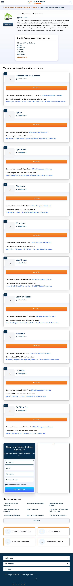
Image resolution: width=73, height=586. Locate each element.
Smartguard (20, 175)
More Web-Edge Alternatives (42, 249)
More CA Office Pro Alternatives (34, 433)
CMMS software (32, 509)
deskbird (9, 359)
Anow (35, 7)
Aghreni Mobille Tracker (14, 433)
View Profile (8, 24)
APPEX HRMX (10, 175)
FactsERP (20, 334)
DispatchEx (30, 323)
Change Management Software (11, 510)
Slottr (18, 212)
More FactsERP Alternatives (49, 359)
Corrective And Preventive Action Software (58, 510)
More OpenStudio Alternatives (42, 175)
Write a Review (23, 17)
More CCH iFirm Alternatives (36, 396)
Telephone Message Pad (21, 359)
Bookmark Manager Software (56, 504)
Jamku (27, 286)
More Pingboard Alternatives (38, 212)
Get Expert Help (19, 489)
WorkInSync (10, 102)
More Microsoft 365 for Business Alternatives (51, 102)
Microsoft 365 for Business (28, 76)
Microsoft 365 (10, 286)
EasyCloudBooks (23, 297)
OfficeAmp (14, 396)
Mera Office (20, 286)
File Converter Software (58, 515)
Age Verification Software (35, 503)
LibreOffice (9, 249)
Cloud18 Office (19, 138)
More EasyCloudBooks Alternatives (47, 323)
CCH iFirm (20, 370)
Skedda (24, 212)
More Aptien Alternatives (47, 138)
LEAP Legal (21, 260)
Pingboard (20, 186)
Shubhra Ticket (20, 102)
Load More (36, 520)
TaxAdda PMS (10, 212)
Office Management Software (20, 7)
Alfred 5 (22, 396)
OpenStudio (21, 150)
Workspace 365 (20, 249)
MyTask (29, 249)
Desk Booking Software (12, 515)
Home (5, 7)
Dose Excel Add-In (31, 138)
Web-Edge (20, 223)
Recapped (9, 138)
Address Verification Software (10, 504)
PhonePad (34, 359)
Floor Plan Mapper (12, 323)
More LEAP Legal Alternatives (41, 286)
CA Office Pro (22, 407)
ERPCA (28, 175)
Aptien (19, 113)
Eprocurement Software (35, 515)
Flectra (22, 323)
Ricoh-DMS (31, 102)
